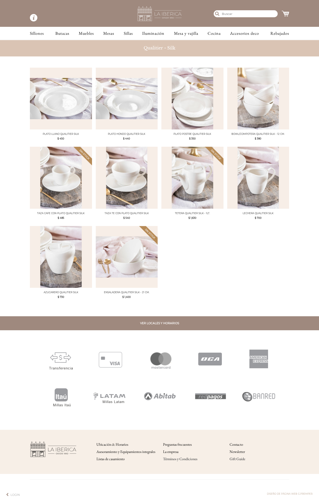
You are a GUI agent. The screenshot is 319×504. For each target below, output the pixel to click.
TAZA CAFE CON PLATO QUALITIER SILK (61, 213)
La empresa (170, 451)
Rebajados (279, 33)
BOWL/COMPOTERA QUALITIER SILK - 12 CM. (258, 134)
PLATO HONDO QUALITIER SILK (126, 134)
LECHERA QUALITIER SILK (258, 213)
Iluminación (153, 33)
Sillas (128, 33)
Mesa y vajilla (186, 33)
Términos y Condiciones (180, 458)
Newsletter (237, 451)
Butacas (62, 33)
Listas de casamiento (110, 458)
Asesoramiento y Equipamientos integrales (125, 451)
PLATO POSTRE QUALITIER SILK (192, 134)
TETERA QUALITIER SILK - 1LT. (192, 213)
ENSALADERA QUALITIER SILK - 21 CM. (126, 292)
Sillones (37, 33)
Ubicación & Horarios (112, 444)
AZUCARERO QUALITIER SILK (61, 292)
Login (15, 495)
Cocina (214, 33)
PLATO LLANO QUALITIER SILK (61, 134)
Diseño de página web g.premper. (290, 493)
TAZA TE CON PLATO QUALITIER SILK (127, 213)
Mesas (108, 33)
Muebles (86, 33)
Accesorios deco (244, 33)
